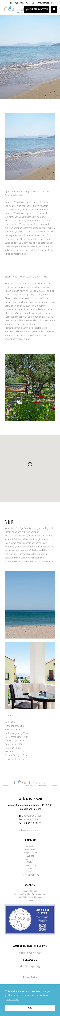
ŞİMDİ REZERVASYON (37, 9)
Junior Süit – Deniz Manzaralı (30, 897)
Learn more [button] (12, 999)
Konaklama (30, 859)
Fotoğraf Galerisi (30, 853)
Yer (30, 872)
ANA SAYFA (30, 849)
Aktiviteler (30, 846)
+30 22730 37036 (20, 3)
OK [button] (30, 1007)
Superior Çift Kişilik (30, 891)
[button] (30, 465)
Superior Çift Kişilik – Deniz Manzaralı (30, 894)
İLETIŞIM (30, 856)
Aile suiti (30, 900)
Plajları (30, 862)
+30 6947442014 (32, 819)
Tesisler (30, 868)
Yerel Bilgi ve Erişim (30, 875)
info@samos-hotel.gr (46, 3)
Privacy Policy (30, 865)
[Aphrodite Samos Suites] (22, 9)
